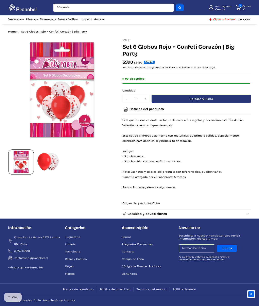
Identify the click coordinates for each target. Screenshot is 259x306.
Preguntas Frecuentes (137, 244)
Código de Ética (133, 259)
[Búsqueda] (180, 7)
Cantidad (128, 90)
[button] (243, 7)
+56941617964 (34, 267)
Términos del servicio (151, 289)
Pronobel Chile (30, 300)
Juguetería (15, 19)
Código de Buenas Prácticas (141, 266)
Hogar (85, 19)
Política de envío (184, 289)
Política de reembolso (78, 289)
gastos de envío (161, 67)
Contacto (128, 251)
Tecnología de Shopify (59, 300)
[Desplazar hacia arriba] (251, 294)
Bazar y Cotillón (67, 19)
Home (12, 31)
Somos (126, 237)
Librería (31, 19)
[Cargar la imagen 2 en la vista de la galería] (48, 162)
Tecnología (46, 19)
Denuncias (129, 273)
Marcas (98, 19)
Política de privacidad (115, 289)
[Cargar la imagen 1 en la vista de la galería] (21, 162)
